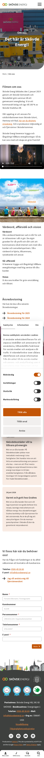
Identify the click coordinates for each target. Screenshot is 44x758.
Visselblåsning (22, 724)
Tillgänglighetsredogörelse (22, 728)
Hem (4, 74)
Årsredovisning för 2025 (18, 313)
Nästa (35, 646)
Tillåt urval (22, 421)
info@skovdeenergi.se (20, 572)
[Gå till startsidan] (14, 4)
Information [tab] (23, 325)
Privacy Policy (18, 745)
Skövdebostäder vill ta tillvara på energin (19, 443)
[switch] (37, 383)
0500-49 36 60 (17, 569)
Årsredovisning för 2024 (18, 318)
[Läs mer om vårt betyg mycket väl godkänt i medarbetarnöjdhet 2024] (17, 691)
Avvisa (22, 430)
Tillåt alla (22, 412)
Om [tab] (36, 325)
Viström (14, 742)
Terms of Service (31, 745)
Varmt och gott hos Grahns (21, 497)
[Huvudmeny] (40, 4)
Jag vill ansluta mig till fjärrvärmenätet (18, 580)
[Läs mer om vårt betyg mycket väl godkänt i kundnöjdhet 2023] (6, 691)
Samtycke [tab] (8, 325)
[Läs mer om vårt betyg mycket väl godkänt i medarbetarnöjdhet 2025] (27, 691)
